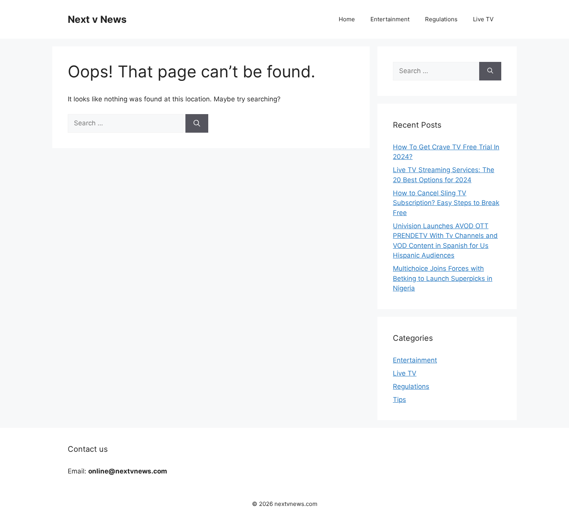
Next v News (97, 19)
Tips (399, 399)
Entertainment (390, 19)
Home (347, 19)
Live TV (483, 19)
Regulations (441, 19)
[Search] (196, 123)
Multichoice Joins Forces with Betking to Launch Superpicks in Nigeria (442, 278)
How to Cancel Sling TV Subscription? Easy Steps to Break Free (446, 203)
